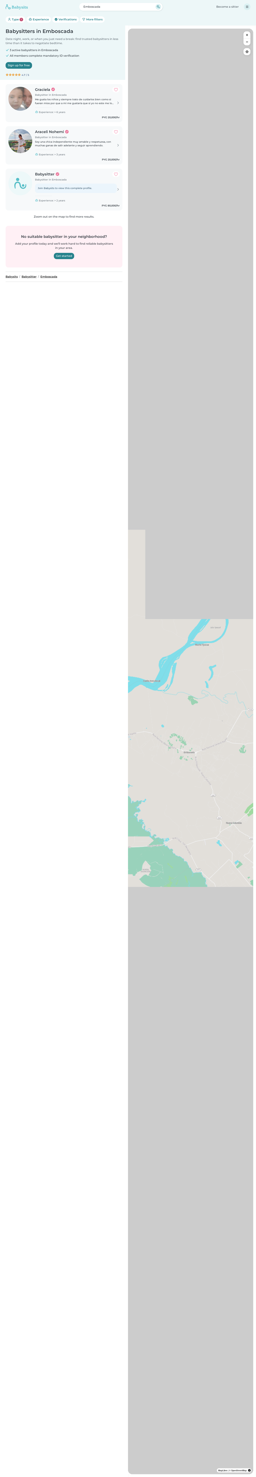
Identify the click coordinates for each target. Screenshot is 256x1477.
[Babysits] (17, 7)
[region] (190, 751)
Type (16, 19)
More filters (94, 19)
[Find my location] (246, 51)
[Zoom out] (246, 41)
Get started (64, 256)
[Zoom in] (246, 34)
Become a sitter (227, 6)
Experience (40, 19)
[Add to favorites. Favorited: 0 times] (116, 89)
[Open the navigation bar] (247, 6)
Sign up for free (19, 65)
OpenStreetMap (239, 1470)
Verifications (67, 19)
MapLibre (222, 1470)
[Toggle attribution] (249, 1470)
